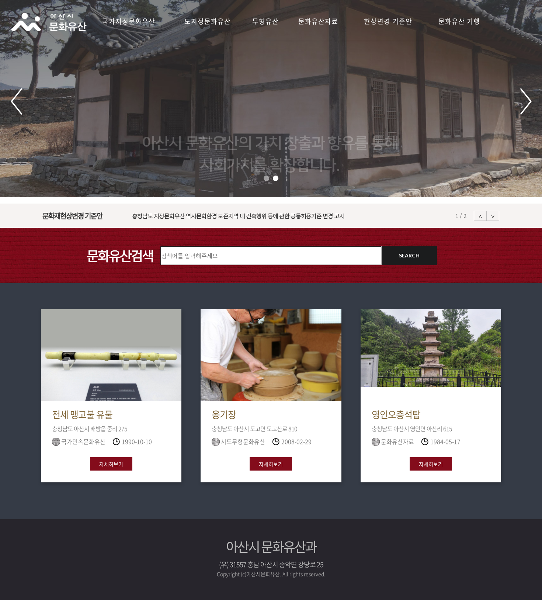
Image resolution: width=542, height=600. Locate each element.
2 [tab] (275, 178)
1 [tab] (266, 178)
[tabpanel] (271, 98)
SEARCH (409, 255)
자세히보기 (111, 464)
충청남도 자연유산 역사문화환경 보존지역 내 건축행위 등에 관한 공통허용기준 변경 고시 (233, 215)
